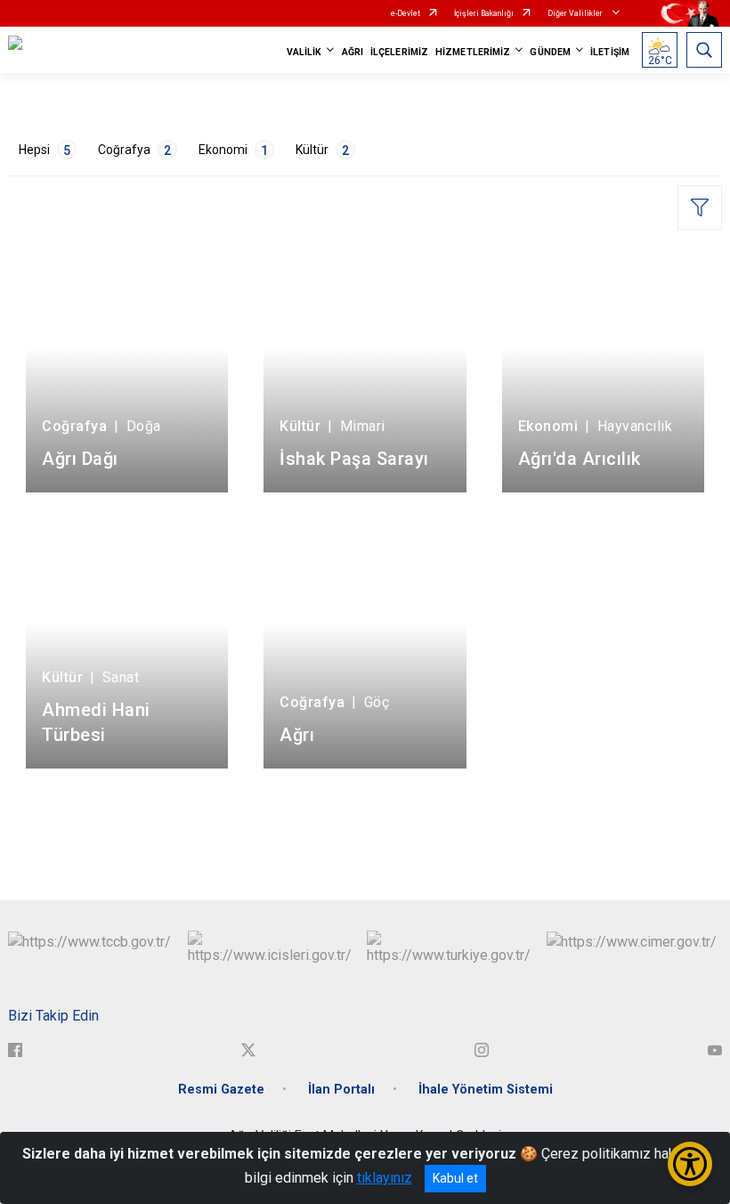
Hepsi (44, 150)
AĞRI (352, 52)
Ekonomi (233, 150)
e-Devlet (405, 13)
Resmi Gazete (221, 1089)
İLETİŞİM (609, 52)
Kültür (322, 150)
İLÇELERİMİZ (399, 52)
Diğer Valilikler (576, 13)
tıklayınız (384, 1177)
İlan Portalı (341, 1089)
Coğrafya (134, 150)
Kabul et (455, 1178)
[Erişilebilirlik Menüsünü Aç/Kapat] (690, 1164)
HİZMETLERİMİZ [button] (472, 52)
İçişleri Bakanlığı (484, 13)
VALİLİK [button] (304, 52)
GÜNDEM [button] (550, 52)
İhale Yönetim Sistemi (485, 1089)
